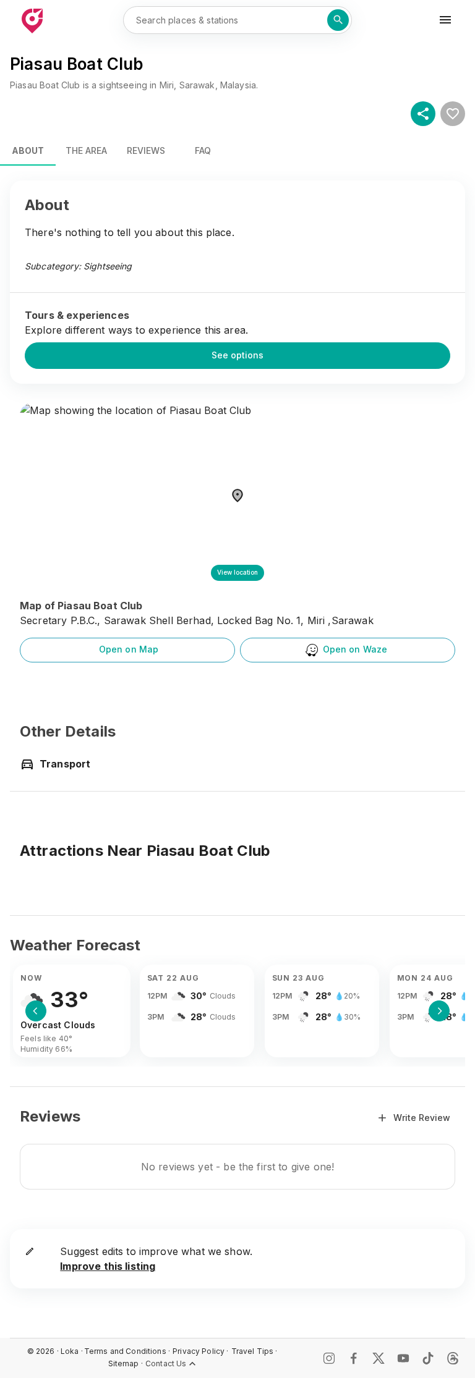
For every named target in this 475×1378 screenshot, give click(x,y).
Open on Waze (355, 649)
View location (237, 572)
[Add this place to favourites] (452, 113)
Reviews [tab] (146, 150)
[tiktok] (428, 1358)
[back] (35, 1010)
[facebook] (353, 1358)
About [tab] (28, 150)
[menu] (445, 20)
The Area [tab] (86, 150)
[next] (439, 1010)
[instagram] (329, 1358)
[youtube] (403, 1358)
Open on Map (129, 649)
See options (237, 355)
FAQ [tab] (203, 150)
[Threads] (452, 1358)
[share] (423, 113)
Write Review (421, 1117)
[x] (378, 1358)
